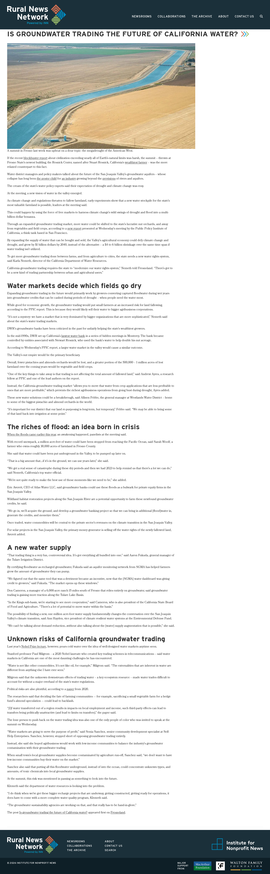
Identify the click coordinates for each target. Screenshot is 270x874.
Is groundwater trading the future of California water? (53, 812)
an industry (69, 178)
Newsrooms (142, 16)
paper (70, 689)
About (223, 16)
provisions (109, 178)
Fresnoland (118, 812)
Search (110, 850)
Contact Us (244, 16)
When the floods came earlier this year (31, 434)
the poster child (47, 178)
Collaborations (172, 16)
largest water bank (73, 336)
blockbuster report (35, 158)
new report (74, 228)
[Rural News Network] (36, 14)
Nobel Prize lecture (33, 646)
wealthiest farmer (136, 162)
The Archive (202, 16)
